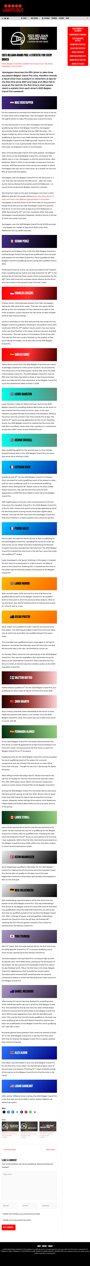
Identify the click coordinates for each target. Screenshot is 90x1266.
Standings (54, 18)
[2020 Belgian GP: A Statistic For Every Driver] (29, 1126)
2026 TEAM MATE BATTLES (77, 39)
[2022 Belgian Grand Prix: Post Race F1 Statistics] (47, 1126)
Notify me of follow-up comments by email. (21, 1214)
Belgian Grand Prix (14, 64)
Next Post (51, 1150)
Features (61, 18)
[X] (2, 18)
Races (25, 18)
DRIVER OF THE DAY (78, 64)
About (67, 18)
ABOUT (39, 1246)
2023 (4, 64)
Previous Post (9, 1150)
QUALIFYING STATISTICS (77, 48)
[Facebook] (5, 18)
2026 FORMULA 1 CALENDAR (77, 29)
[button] (87, 18)
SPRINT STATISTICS (78, 52)
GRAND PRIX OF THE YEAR (78, 60)
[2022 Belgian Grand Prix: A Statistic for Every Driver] (10, 1126)
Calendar (47, 18)
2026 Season (34, 18)
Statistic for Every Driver (33, 64)
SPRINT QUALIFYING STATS (78, 56)
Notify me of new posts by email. (17, 1220)
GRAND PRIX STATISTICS (77, 44)
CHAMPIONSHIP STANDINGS (77, 34)
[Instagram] (8, 18)
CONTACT (44, 1246)
